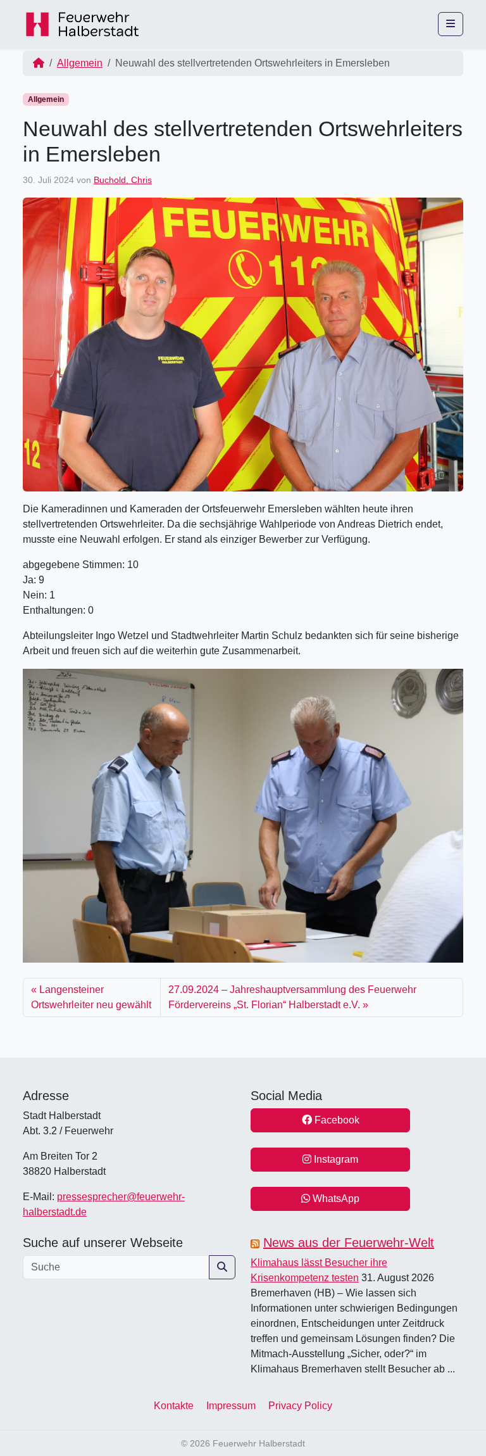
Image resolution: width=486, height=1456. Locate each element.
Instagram (334, 1159)
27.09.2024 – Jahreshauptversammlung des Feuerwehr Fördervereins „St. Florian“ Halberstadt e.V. (292, 997)
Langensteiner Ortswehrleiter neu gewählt (91, 997)
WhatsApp (334, 1198)
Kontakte (174, 1405)
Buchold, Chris (123, 180)
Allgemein (80, 63)
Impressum (231, 1405)
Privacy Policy (300, 1405)
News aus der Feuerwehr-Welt (348, 1243)
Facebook (335, 1120)
